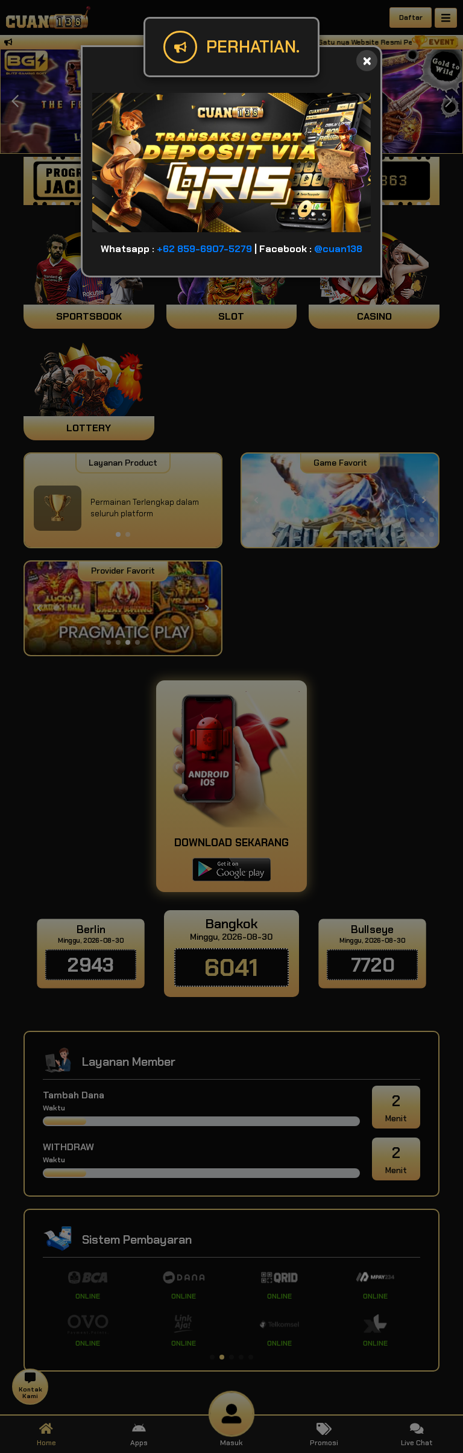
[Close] (366, 60)
